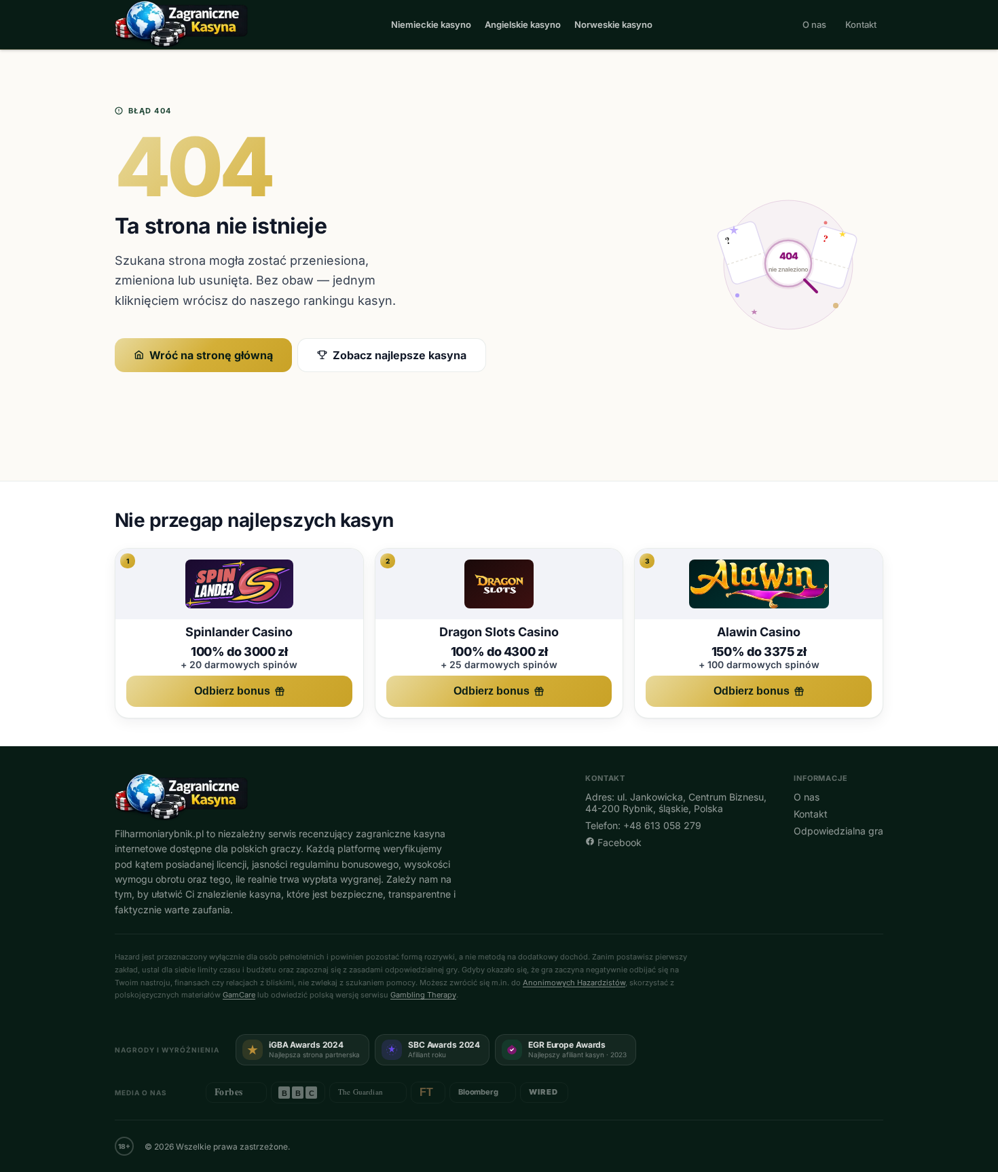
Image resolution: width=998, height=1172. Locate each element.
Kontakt (860, 24)
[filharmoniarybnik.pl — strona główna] (181, 24)
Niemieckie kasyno (431, 24)
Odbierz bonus (232, 691)
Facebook (618, 842)
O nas (814, 24)
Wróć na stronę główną (211, 355)
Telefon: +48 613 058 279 (643, 825)
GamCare (239, 995)
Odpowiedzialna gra (838, 831)
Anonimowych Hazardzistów (574, 982)
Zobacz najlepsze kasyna (399, 355)
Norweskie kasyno (613, 24)
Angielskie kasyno (523, 24)
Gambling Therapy (423, 995)
